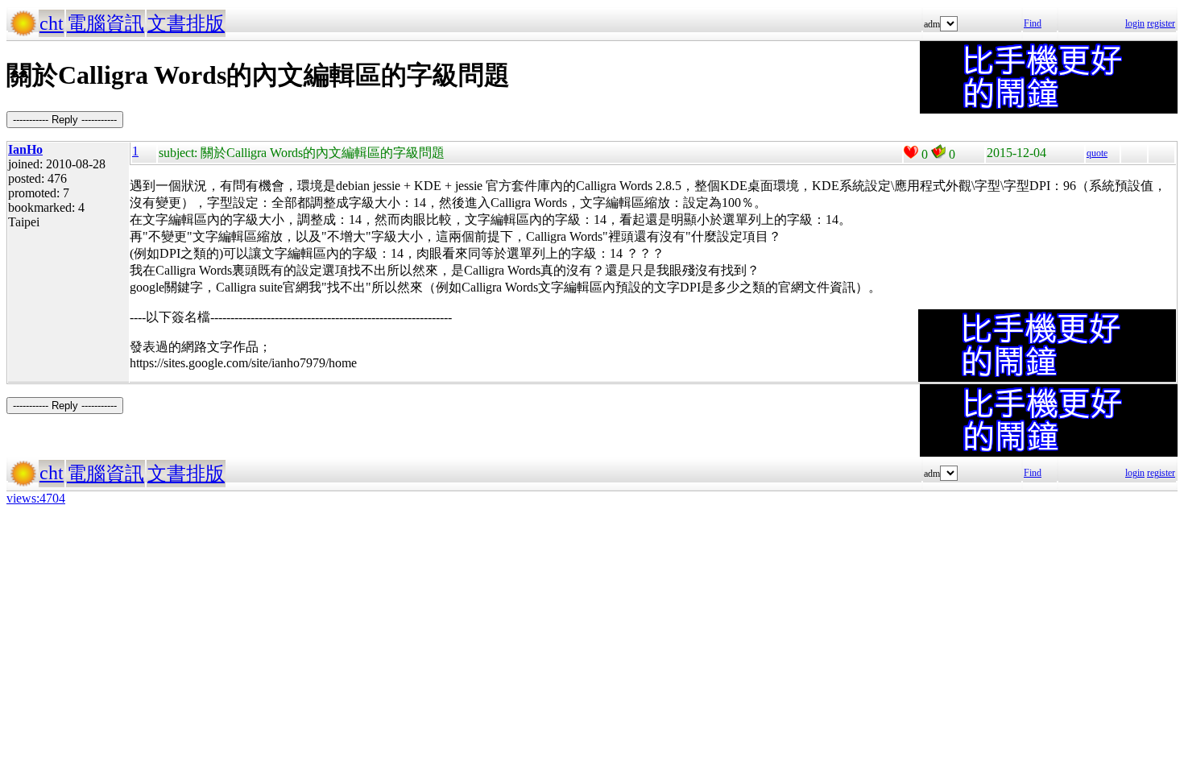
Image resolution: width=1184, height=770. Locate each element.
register (1161, 23)
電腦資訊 (105, 23)
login (1135, 23)
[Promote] (911, 152)
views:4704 (35, 498)
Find (1032, 23)
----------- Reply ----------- (65, 120)
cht (51, 23)
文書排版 (186, 23)
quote (1097, 153)
